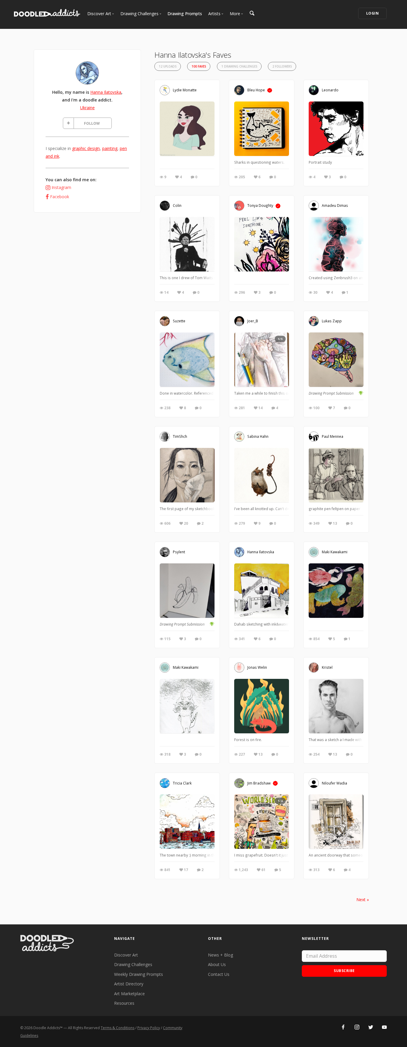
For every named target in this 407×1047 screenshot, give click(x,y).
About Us (217, 964)
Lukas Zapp (332, 320)
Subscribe (344, 970)
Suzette (179, 320)
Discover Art (126, 955)
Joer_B (252, 320)
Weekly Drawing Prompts (138, 974)
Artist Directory (128, 984)
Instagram (61, 187)
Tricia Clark (182, 782)
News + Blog (220, 955)
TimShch (180, 436)
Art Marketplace (129, 993)
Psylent (179, 551)
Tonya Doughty (260, 205)
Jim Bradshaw (259, 782)
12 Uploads (167, 66)
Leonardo (330, 89)
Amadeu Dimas (335, 205)
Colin (177, 205)
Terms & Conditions (117, 1027)
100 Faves (199, 66)
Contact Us (218, 974)
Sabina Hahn (257, 436)
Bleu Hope (256, 89)
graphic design (86, 148)
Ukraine (87, 107)
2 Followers (282, 66)
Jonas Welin (257, 667)
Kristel (327, 667)
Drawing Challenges (133, 964)
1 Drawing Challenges (239, 66)
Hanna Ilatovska (105, 92)
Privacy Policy (148, 1027)
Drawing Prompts (184, 13)
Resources (124, 1003)
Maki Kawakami (334, 551)
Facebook (59, 196)
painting (109, 148)
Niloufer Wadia (334, 782)
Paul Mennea (332, 436)
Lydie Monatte (185, 89)
